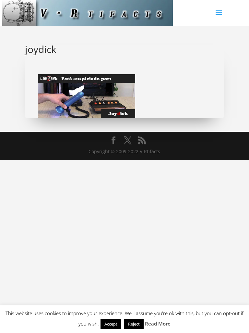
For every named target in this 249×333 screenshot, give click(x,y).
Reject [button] (134, 324)
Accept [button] (110, 324)
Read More (158, 323)
